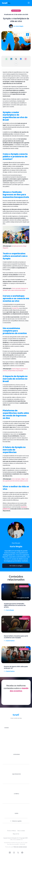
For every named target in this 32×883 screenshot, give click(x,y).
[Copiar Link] (16, 63)
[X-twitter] (18, 852)
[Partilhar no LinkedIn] (11, 59)
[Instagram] (14, 852)
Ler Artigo (3, 584)
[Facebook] (22, 852)
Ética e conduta (21, 830)
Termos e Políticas (11, 830)
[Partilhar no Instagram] (25, 59)
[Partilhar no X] (16, 59)
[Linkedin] (10, 852)
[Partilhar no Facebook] (21, 59)
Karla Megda (9, 610)
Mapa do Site (16, 834)
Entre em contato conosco (20, 847)
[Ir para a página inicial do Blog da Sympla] (7, 3)
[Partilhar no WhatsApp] (6, 59)
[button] (16, 11)
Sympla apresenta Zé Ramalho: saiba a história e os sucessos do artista (15, 605)
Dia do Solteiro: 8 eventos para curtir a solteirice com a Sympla (16, 636)
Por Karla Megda (18, 26)
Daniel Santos (9, 640)
